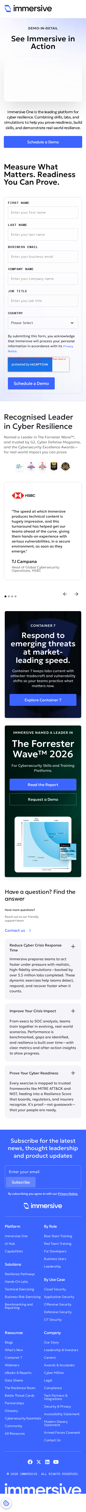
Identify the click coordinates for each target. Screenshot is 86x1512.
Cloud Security (55, 1289)
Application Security (59, 1297)
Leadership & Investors (61, 1350)
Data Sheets (14, 1380)
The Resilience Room (20, 1388)
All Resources (15, 1433)
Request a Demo (43, 799)
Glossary (11, 1411)
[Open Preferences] (6, 1503)
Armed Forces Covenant (62, 1432)
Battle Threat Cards (19, 1395)
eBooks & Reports (18, 1373)
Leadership (52, 1266)
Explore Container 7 (43, 699)
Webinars (12, 1365)
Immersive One (16, 1236)
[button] (65, 594)
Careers (50, 1357)
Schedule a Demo (43, 142)
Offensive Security (57, 1304)
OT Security (53, 1319)
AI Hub (10, 1243)
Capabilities (14, 1251)
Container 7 (13, 1357)
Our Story (51, 1342)
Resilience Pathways (20, 1274)
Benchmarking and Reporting (18, 1306)
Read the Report (43, 784)
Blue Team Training (58, 1236)
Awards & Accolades (59, 1365)
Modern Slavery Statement (55, 1423)
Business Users (55, 1259)
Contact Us (52, 1440)
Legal (48, 1380)
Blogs (9, 1342)
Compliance (53, 1388)
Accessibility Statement (62, 1414)
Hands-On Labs (16, 1281)
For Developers (55, 1251)
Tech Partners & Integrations (56, 1397)
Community (13, 1426)
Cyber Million (54, 1373)
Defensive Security (57, 1312)
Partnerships (14, 1403)
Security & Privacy (57, 1406)
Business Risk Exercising (22, 1297)
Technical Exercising (19, 1289)
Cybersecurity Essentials (23, 1418)
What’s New (14, 1350)
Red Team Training (57, 1243)
